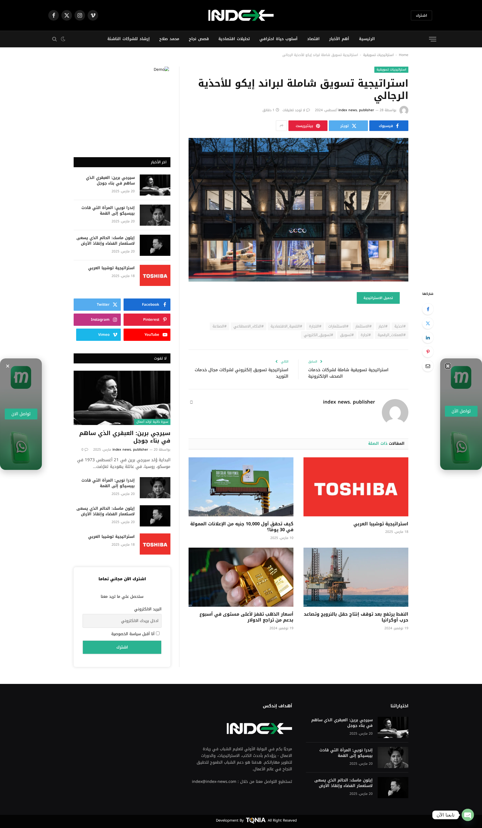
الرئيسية (367, 39)
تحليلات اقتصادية (234, 39)
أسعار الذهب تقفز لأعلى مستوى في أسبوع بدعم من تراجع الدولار (246, 617)
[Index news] (241, 15)
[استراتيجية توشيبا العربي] (355, 486)
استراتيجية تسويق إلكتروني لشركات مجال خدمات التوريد (241, 373)
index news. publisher (356, 110)
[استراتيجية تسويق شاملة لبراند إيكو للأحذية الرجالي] (298, 209)
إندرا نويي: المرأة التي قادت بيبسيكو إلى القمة (108, 210)
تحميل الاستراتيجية (378, 298)
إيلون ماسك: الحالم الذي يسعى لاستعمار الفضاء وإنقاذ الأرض (105, 240)
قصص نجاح (199, 39)
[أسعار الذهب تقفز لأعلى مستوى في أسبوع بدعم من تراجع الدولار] (241, 577)
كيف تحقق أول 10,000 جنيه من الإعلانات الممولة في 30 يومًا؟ (241, 527)
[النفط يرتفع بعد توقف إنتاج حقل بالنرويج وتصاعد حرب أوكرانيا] (355, 577)
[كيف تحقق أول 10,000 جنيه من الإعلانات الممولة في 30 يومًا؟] (241, 486)
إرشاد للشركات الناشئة (128, 39)
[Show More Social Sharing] (281, 125)
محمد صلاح (169, 39)
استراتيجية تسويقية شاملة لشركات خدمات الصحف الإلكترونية (348, 373)
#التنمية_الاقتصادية (286, 326)
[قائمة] (432, 39)
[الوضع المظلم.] (64, 39)
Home (403, 55)
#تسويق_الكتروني (318, 334)
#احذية (400, 326)
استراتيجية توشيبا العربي (380, 524)
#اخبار (383, 326)
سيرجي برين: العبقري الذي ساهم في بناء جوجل (110, 180)
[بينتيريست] (427, 351)
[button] (8, 366)
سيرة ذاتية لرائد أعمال (152, 422)
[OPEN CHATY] (468, 815)
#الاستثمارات (338, 326)
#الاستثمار (363, 326)
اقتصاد (313, 39)
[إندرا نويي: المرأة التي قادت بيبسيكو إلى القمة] (155, 215)
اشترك (421, 15)
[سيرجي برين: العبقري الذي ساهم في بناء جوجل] (155, 185)
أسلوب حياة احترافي (278, 39)
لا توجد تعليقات (294, 110)
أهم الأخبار (339, 39)
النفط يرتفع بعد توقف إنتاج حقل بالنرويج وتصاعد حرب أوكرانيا (356, 617)
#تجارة (366, 334)
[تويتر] (427, 323)
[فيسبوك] (427, 309)
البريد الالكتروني (148, 609)
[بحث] (53, 39)
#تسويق (347, 334)
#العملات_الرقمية (392, 334)
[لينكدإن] (427, 337)
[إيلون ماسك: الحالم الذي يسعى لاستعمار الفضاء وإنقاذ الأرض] (155, 245)
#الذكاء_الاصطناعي (248, 326)
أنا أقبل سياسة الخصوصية (133, 634)
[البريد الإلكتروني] (427, 365)
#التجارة (315, 326)
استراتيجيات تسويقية (378, 55)
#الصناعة (219, 326)
